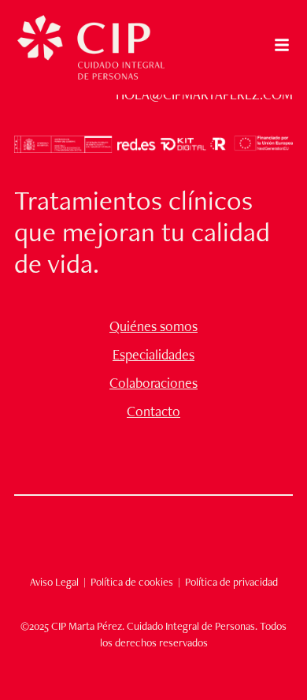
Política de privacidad (231, 582)
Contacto (153, 411)
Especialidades (153, 355)
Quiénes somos (153, 326)
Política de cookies (130, 582)
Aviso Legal (54, 582)
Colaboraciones (153, 383)
